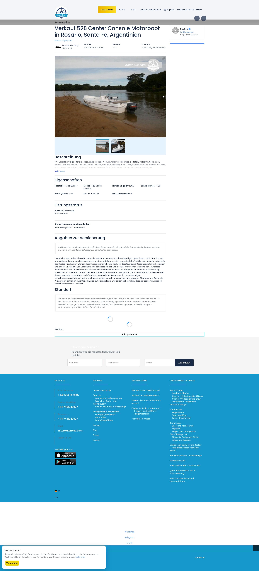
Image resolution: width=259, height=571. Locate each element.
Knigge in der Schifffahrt (145, 411)
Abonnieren (184, 362)
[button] (163, 58)
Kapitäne (176, 428)
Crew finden (175, 423)
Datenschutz (101, 417)
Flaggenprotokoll (141, 413)
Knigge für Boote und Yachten (146, 408)
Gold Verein (107, 9)
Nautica (184, 29)
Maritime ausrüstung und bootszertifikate (182, 480)
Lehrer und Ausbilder (181, 440)
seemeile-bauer (177, 460)
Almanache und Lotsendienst (145, 395)
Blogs (122, 9)
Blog (95, 430)
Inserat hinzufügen (151, 9)
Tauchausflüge (179, 415)
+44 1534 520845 (68, 395)
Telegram (129, 537)
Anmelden (182, 9)
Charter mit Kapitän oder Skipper (187, 396)
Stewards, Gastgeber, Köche (185, 437)
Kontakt (96, 440)
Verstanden (12, 563)
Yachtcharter (176, 390)
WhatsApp (129, 531)
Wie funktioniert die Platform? (146, 390)
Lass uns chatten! (130, 518)
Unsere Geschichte (102, 390)
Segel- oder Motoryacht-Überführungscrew (183, 433)
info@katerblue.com (70, 430)
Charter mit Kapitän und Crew (186, 399)
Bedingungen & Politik (105, 414)
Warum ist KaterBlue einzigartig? (110, 406)
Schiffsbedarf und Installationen (185, 465)
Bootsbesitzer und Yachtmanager (186, 455)
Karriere (96, 425)
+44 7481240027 (68, 407)
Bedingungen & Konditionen (106, 411)
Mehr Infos (80, 557)
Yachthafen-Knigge (141, 418)
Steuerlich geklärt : (64, 227)
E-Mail (129, 543)
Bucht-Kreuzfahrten (181, 418)
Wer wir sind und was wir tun (108, 398)
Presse (96, 435)
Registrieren (195, 9)
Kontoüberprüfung (104, 420)
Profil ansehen (187, 32)
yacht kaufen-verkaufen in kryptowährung (182, 472)
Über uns (97, 395)
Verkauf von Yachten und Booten (185, 445)
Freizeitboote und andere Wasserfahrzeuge (183, 403)
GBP (56, 497)
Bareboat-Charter (180, 393)
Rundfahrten (176, 409)
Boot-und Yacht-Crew (182, 425)
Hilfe (133, 9)
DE (58, 491)
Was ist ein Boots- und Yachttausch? (104, 402)
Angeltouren (178, 412)
